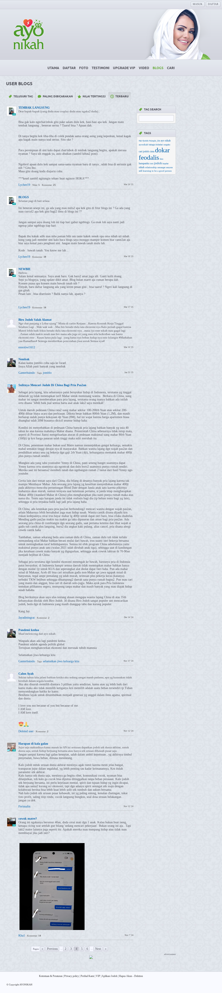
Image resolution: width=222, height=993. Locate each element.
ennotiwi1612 (26, 347)
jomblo (47, 372)
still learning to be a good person (155, 170)
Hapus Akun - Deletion (131, 976)
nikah (141, 167)
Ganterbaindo (26, 372)
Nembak (23, 359)
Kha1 (21, 935)
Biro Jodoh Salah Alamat (35, 319)
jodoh (158, 163)
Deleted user (26, 731)
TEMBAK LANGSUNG (34, 107)
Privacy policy (71, 976)
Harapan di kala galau (33, 743)
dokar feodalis (154, 153)
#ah (140, 140)
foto (161, 159)
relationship (151, 167)
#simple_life (154, 140)
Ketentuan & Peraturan (50, 976)
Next (98, 948)
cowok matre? (27, 818)
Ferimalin (24, 806)
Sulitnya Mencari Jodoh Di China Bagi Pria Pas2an (52, 385)
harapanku (144, 163)
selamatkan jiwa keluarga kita (61, 661)
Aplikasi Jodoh (109, 976)
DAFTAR (213, 4)
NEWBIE (24, 269)
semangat (161, 167)
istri (151, 163)
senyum (169, 167)
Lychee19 (24, 184)
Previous (52, 948)
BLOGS (23, 197)
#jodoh (145, 140)
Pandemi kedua (28, 630)
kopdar (165, 163)
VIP (98, 976)
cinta (152, 151)
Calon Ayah (26, 673)
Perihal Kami (87, 976)
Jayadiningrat (26, 617)
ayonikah (143, 144)
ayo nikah (166, 140)
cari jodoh (144, 151)
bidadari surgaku (163, 144)
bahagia (152, 144)
